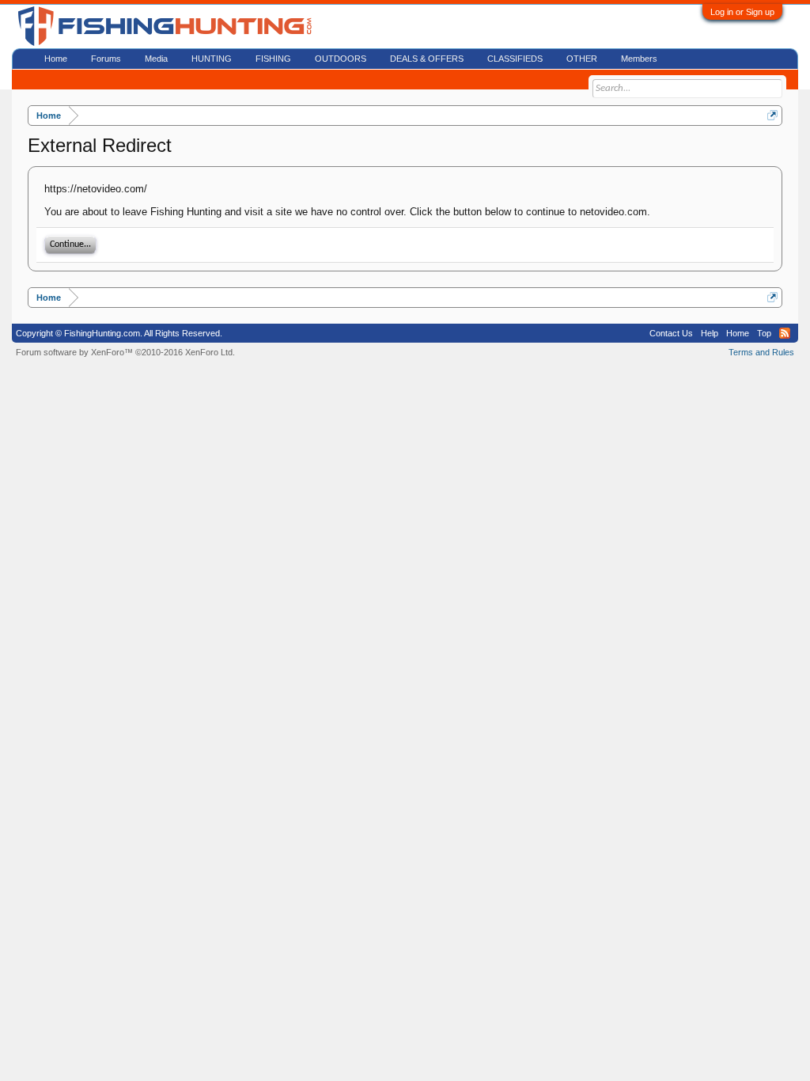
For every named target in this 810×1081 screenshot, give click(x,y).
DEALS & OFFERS (427, 58)
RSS (784, 333)
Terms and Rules (761, 352)
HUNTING (211, 58)
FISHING (273, 58)
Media (156, 58)
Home (55, 58)
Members (639, 58)
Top (764, 333)
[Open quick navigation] (772, 115)
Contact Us (671, 333)
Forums (106, 58)
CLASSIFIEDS (515, 58)
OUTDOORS (340, 58)
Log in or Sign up (742, 12)
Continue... (70, 244)
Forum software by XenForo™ (125, 352)
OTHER (581, 58)
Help (709, 333)
